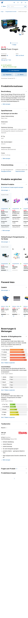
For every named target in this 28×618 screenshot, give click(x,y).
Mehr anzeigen (6, 104)
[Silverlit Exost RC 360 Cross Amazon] (16, 204)
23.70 (3, 47)
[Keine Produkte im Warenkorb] (25, 2)
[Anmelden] (18, 2)
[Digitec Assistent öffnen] (22, 2)
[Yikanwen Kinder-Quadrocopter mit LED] (16, 258)
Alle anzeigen (4, 190)
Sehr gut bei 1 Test (6, 59)
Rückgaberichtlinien (6, 171)
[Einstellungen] (14, 2)
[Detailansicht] (14, 355)
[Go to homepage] (2, 2)
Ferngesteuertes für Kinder (10, 11)
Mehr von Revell (20, 54)
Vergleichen (8, 74)
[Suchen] (9, 6)
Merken (21, 74)
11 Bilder (14, 44)
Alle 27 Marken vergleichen (8, 362)
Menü (4, 6)
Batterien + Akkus (4, 306)
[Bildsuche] (25, 6)
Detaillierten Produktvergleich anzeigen (13, 187)
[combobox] (4, 427)
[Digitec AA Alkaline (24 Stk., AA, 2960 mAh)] (16, 305)
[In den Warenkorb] (2, 316)
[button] (14, 66)
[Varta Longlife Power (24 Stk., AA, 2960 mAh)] (5, 305)
